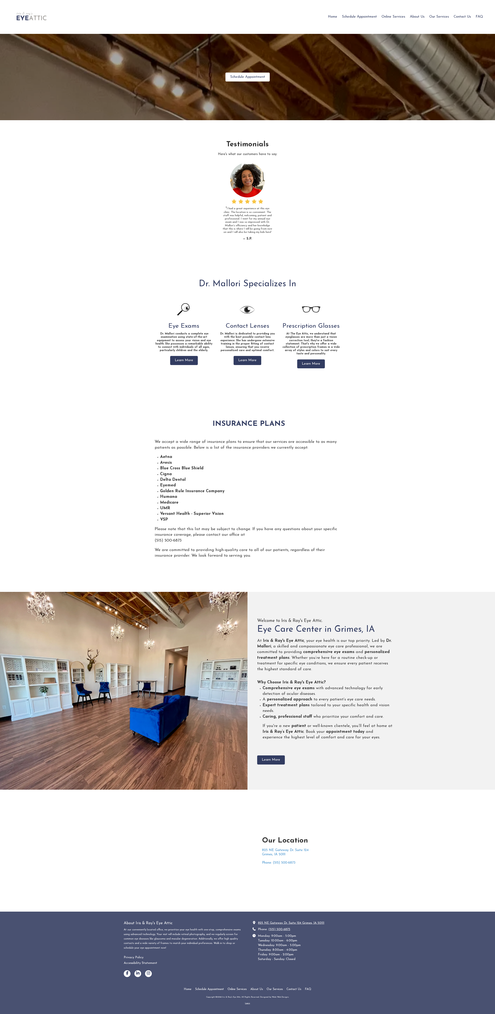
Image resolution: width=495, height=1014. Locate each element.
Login (247, 1003)
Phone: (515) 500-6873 (278, 862)
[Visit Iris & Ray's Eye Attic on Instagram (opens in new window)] (148, 973)
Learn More (184, 360)
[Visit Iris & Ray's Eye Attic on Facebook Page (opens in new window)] (127, 973)
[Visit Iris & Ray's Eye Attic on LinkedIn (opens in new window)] (137, 973)
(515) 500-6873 (279, 929)
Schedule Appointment (247, 77)
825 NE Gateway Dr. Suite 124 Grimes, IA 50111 (291, 923)
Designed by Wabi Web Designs (274, 997)
